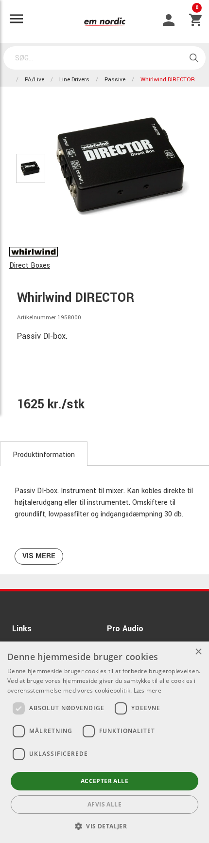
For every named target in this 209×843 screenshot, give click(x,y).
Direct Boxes (29, 265)
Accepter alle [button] (104, 781)
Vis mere (38, 556)
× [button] (198, 652)
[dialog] (104, 742)
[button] (104, 826)
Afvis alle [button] (104, 804)
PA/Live (34, 79)
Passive (114, 79)
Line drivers (74, 79)
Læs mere (147, 690)
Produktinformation (44, 455)
